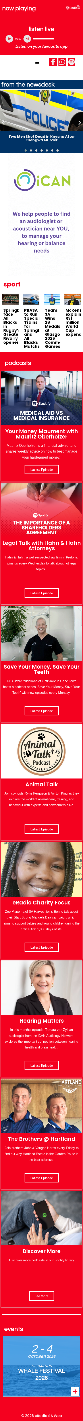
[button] (25, 150)
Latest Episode (41, 710)
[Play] (9, 39)
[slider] (43, 39)
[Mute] (27, 39)
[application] (41, 39)
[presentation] (3, 122)
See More (41, 1296)
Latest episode (41, 469)
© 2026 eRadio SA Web (41, 1415)
